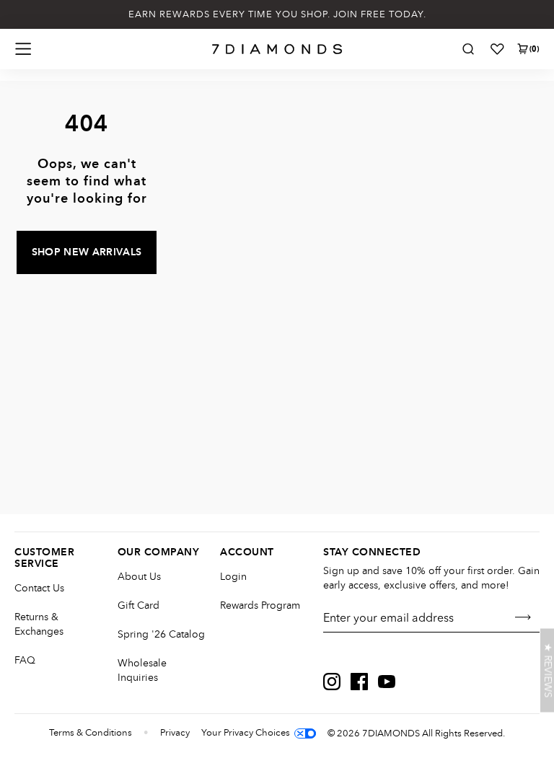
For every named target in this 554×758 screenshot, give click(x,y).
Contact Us (39, 588)
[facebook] (359, 681)
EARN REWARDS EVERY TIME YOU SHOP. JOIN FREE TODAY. (277, 14)
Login (233, 576)
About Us (139, 576)
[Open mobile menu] (23, 49)
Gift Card (138, 605)
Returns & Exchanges (38, 624)
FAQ (24, 660)
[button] (547, 671)
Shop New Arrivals (87, 252)
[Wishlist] (497, 49)
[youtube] (386, 681)
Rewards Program (260, 605)
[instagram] (331, 681)
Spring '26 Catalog (161, 634)
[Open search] (468, 49)
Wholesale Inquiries (142, 670)
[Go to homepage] (277, 49)
